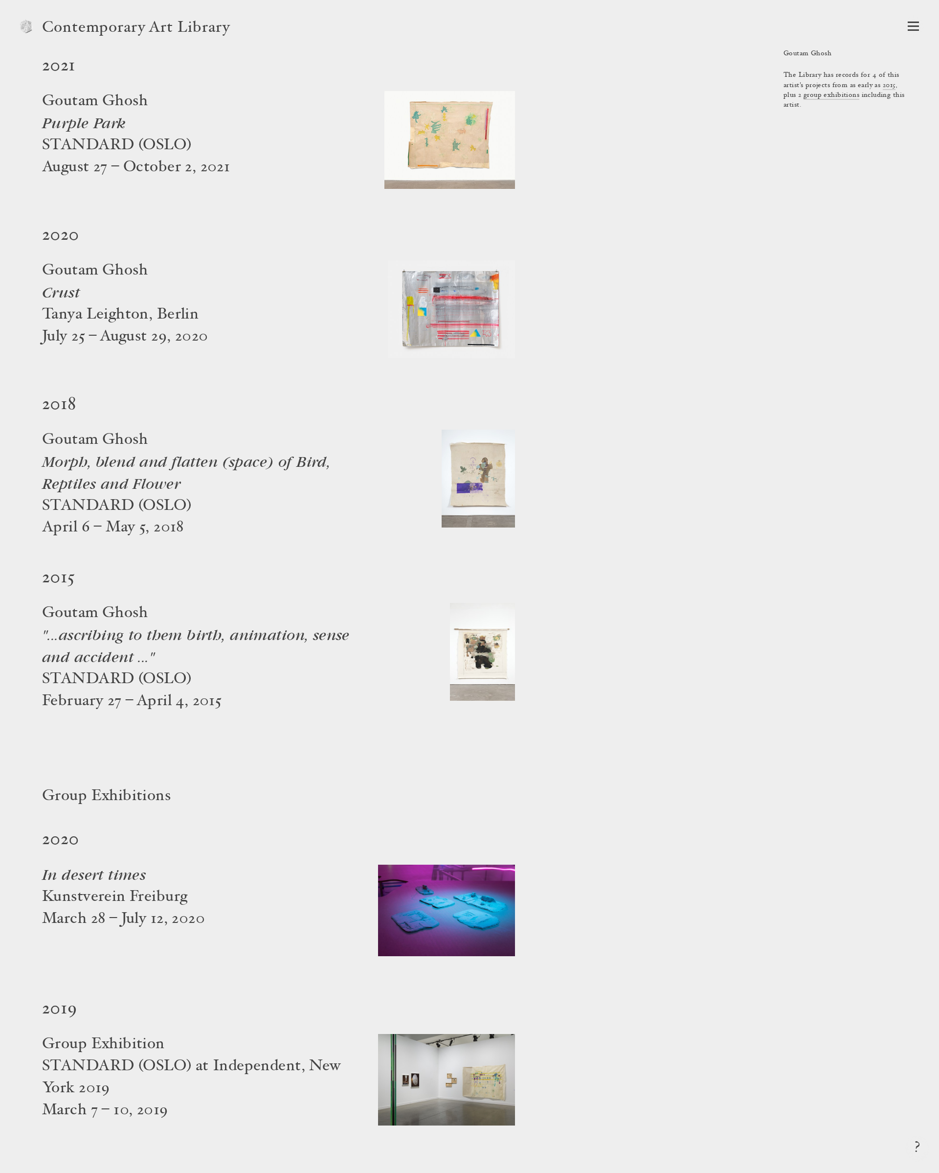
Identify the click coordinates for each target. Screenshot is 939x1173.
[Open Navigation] (913, 26)
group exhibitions (831, 95)
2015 (889, 85)
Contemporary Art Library (136, 28)
